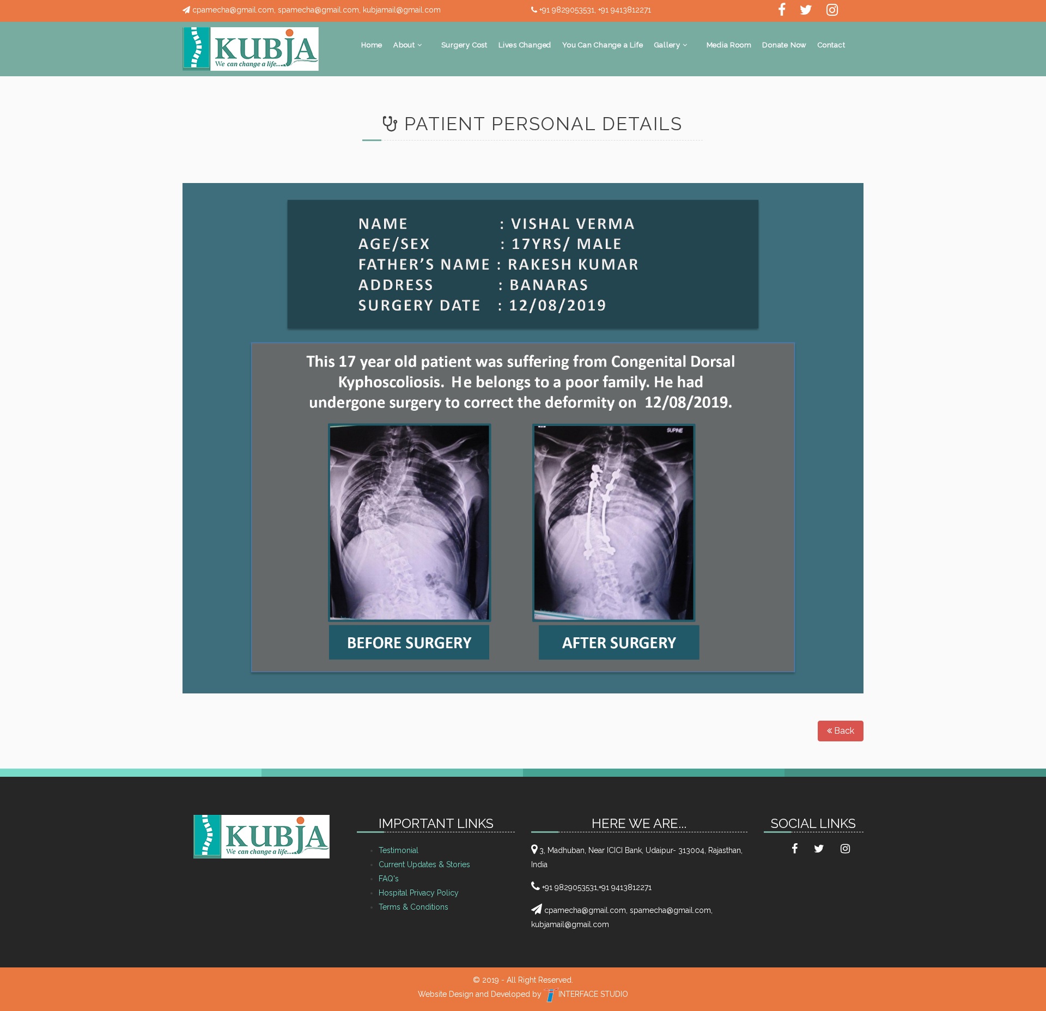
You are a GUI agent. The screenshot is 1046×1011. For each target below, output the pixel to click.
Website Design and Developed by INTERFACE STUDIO (523, 994)
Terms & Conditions (413, 907)
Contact (831, 45)
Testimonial (398, 850)
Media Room (729, 45)
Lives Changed (524, 45)
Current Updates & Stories (424, 864)
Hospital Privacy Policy (419, 892)
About (405, 45)
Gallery (668, 45)
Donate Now (784, 45)
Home (371, 45)
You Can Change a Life (602, 45)
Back (843, 731)
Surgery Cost (464, 45)
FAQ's (389, 878)
